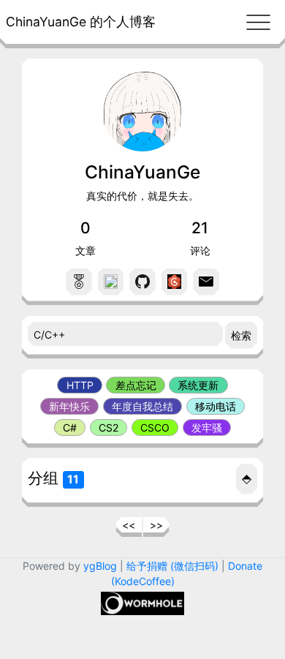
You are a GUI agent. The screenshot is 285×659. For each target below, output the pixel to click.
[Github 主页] (142, 281)
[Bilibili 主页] (111, 281)
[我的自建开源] (175, 281)
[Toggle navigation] (258, 22)
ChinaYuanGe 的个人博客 (81, 21)
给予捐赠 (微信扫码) (172, 566)
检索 (241, 335)
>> (156, 525)
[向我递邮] (206, 281)
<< (128, 525)
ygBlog (100, 566)
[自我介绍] (79, 281)
